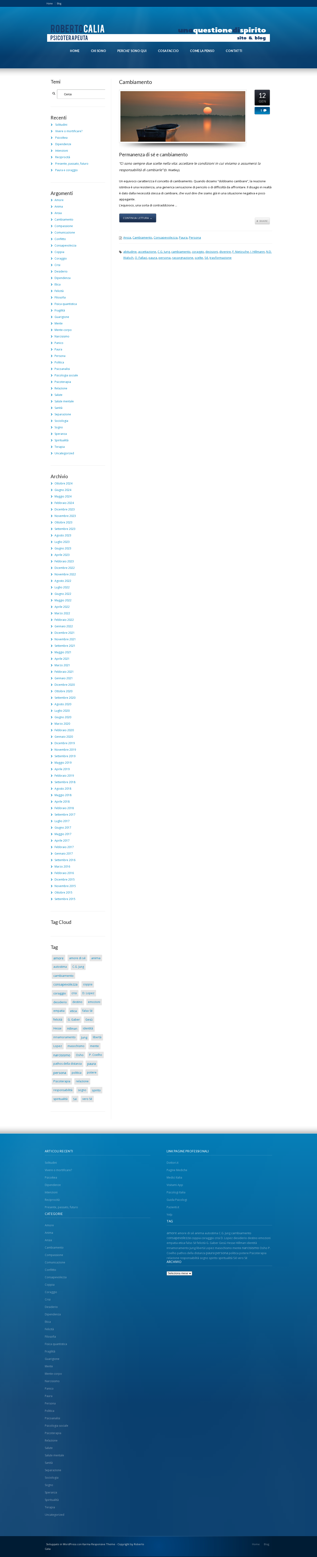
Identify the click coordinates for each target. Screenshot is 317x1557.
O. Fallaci (141, 258)
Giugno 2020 (63, 717)
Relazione (61, 388)
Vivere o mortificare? (68, 131)
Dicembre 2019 (65, 743)
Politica (59, 362)
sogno (82, 1090)
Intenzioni (61, 151)
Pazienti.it (173, 1207)
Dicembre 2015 (65, 879)
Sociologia (61, 421)
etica (73, 1011)
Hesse (57, 1028)
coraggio (198, 252)
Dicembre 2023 (65, 509)
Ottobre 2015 (63, 892)
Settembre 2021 (65, 646)
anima (95, 958)
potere (92, 1072)
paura (153, 258)
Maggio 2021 (63, 652)
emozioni (94, 1002)
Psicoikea (61, 138)
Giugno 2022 (63, 594)
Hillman (72, 1028)
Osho (80, 1055)
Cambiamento (135, 82)
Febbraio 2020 (64, 730)
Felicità (59, 291)
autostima (60, 967)
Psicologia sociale (66, 375)
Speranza (61, 434)
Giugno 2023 (63, 548)
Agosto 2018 (63, 789)
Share (262, 221)
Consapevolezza (166, 237)
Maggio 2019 (63, 763)
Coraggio (61, 258)
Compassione (64, 226)
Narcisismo (62, 336)
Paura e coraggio (66, 170)
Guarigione (62, 317)
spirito (96, 1090)
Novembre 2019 (65, 750)
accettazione (147, 252)
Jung (84, 1037)
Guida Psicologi (177, 1200)
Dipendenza (63, 278)
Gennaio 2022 (64, 626)
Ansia (127, 237)
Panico (59, 343)
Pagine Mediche (177, 1170)
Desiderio (61, 271)
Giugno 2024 (63, 490)
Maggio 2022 (63, 600)
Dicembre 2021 (65, 633)
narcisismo (61, 1055)
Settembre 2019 (65, 756)
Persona (195, 237)
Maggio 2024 (63, 496)
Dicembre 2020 (65, 685)
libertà (97, 1037)
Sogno (59, 427)
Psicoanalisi (62, 369)
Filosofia (60, 297)
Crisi (57, 265)
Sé (206, 258)
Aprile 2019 (62, 769)
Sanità (58, 408)
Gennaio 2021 (64, 678)
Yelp (169, 1215)
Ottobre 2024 (63, 483)
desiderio (60, 1002)
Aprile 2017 (62, 841)
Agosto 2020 (63, 704)
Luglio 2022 (62, 587)
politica (76, 1072)
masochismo (76, 1046)
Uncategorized (64, 453)
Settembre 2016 (65, 860)
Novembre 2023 (65, 516)
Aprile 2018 (62, 802)
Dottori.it (172, 1163)
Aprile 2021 (62, 659)
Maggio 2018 (63, 795)
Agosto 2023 (63, 535)
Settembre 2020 (65, 698)
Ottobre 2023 (63, 522)
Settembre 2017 (65, 815)
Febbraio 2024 (64, 503)
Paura (183, 237)
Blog (59, 3)
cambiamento (181, 252)
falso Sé (87, 1011)
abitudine (130, 252)
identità (88, 1028)
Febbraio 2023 (64, 561)
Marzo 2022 (62, 613)
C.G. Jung (164, 252)
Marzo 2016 (62, 866)
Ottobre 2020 (63, 691)
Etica (58, 284)
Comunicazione (65, 232)
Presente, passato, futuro (71, 164)
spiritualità (60, 1099)
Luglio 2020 (62, 711)
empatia (59, 1011)
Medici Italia (174, 1177)
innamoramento (64, 1037)
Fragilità (60, 310)
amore (58, 958)
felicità (57, 1020)
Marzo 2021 (62, 665)
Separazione (63, 414)
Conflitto (60, 239)
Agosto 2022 (63, 581)
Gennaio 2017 (64, 853)
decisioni (211, 252)
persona (164, 258)
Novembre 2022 (65, 574)
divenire (225, 252)
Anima (59, 206)
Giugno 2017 (63, 828)
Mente (59, 323)
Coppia (59, 252)
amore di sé (77, 958)
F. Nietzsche (240, 252)
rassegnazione (182, 258)
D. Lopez (88, 993)
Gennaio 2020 (64, 737)
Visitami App (175, 1185)
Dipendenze (63, 144)
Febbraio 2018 (64, 808)
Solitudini (61, 125)
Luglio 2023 (62, 542)
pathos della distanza (67, 1064)
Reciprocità (62, 157)
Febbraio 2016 (64, 873)
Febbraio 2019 (64, 776)
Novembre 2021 (65, 639)
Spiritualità (61, 440)
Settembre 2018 (65, 782)
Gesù (89, 1020)
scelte (199, 258)
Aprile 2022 (62, 607)
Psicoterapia (63, 382)
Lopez (57, 1046)
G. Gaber (74, 1020)
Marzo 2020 (62, 724)
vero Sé (87, 1099)
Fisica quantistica (66, 304)
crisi (74, 993)
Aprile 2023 (62, 555)
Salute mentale (64, 401)
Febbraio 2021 (64, 672)
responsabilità (62, 1090)
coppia (87, 984)
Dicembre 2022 (65, 568)
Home (49, 3)
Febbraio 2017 (64, 847)
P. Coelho (95, 1055)
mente (94, 1046)
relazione (82, 1081)
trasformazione (221, 258)
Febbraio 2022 (64, 620)
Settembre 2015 (65, 899)
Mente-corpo (63, 330)
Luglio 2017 (62, 821)
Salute (58, 395)
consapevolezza (65, 984)
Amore (59, 200)
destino (77, 1002)
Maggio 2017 (63, 834)
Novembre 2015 (65, 886)
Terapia (60, 447)
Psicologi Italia (176, 1192)
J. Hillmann (257, 252)
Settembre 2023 (65, 529)
